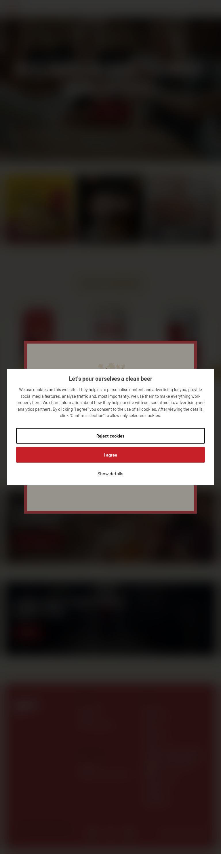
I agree (110, 454)
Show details (110, 473)
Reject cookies (110, 435)
